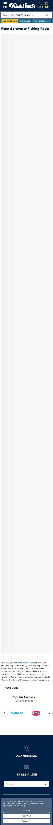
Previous (4, 713)
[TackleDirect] (22, 5)
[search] (47, 15)
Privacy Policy (20, 805)
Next (49, 713)
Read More (11, 688)
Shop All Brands (24, 700)
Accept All (26, 821)
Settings (26, 810)
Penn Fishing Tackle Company (24, 662)
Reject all (26, 815)
